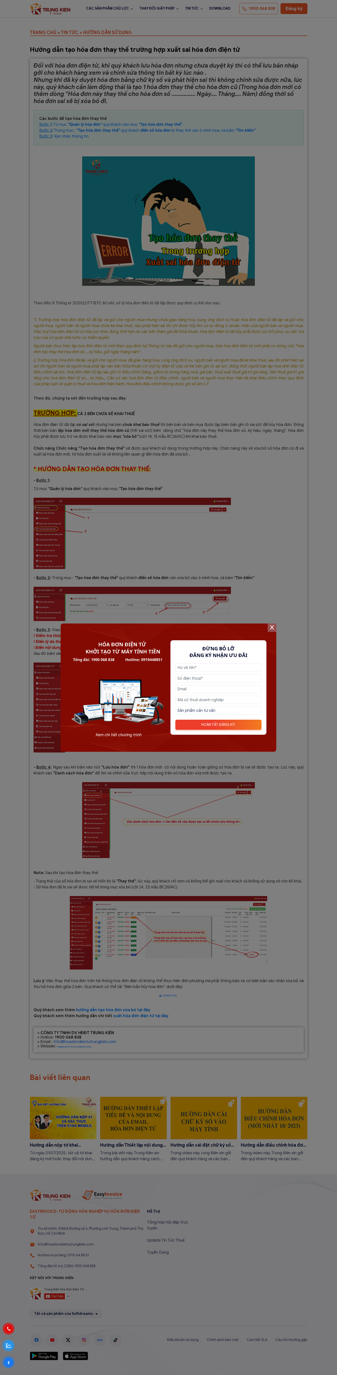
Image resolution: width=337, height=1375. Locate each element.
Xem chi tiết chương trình (118, 735)
